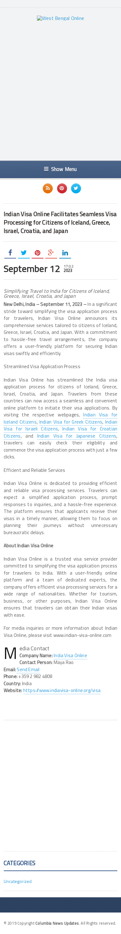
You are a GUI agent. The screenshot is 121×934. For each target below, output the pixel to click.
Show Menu (64, 169)
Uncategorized (18, 881)
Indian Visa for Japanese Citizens (76, 435)
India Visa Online (70, 655)
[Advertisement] (60, 90)
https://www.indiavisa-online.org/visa (62, 690)
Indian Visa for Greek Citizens (70, 421)
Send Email (28, 669)
